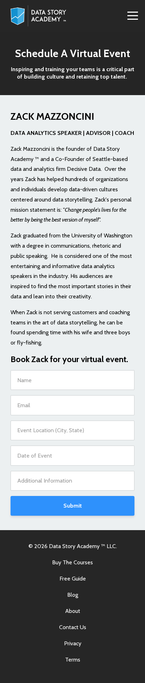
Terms (72, 659)
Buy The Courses (72, 562)
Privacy (72, 643)
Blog (72, 594)
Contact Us (72, 627)
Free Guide (72, 578)
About (72, 611)
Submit (72, 505)
